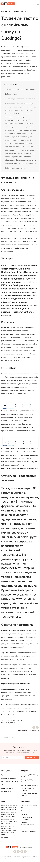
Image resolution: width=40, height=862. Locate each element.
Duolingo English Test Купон (29, 785)
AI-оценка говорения (8, 788)
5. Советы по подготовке (15, 168)
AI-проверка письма (7, 785)
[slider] (12, 720)
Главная (4, 11)
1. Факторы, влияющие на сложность (20, 89)
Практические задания (8, 775)
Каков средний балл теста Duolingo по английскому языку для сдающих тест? (9, 807)
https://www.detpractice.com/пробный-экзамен (19, 468)
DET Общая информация (17, 11)
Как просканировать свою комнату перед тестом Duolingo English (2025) (9, 814)
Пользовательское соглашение (27, 818)
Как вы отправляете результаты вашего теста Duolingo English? (9, 821)
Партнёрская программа (28, 831)
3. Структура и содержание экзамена (20, 99)
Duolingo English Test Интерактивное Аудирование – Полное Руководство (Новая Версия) (8, 830)
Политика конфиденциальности (27, 823)
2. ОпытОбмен (11, 94)
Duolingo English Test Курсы (9, 781)
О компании (24, 811)
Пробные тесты (6, 791)
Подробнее (4, 837)
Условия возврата (26, 828)
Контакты (24, 814)
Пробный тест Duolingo (8, 778)
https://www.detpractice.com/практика (16, 683)
